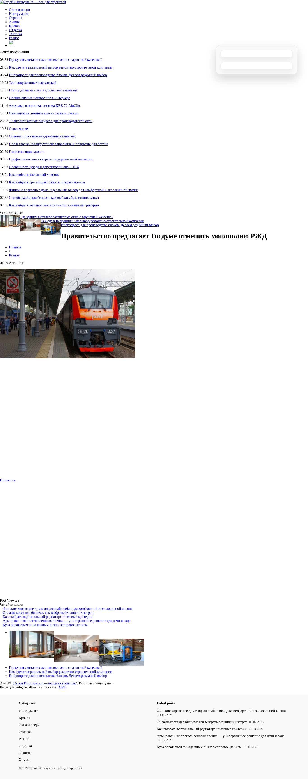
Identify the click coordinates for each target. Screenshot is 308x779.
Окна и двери (19, 9)
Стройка (15, 18)
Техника (15, 34)
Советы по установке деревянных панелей (42, 136)
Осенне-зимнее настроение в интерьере (39, 98)
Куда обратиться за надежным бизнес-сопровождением (45, 625)
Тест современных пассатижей (32, 83)
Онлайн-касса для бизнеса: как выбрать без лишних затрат (54, 197)
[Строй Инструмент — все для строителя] (33, 2)
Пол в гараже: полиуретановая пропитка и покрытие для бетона (58, 144)
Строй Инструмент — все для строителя (44, 683)
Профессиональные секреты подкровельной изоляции (51, 159)
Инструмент (18, 14)
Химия (14, 22)
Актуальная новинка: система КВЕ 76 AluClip (44, 105)
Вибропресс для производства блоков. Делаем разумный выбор (58, 75)
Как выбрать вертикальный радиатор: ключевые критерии (54, 205)
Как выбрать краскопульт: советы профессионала (47, 182)
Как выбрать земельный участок (34, 174)
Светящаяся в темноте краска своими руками (44, 113)
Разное (14, 38)
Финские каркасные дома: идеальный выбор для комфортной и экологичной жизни (73, 190)
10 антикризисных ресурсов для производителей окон (50, 121)
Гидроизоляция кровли (26, 151)
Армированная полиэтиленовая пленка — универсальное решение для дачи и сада (66, 621)
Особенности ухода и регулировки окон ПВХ (44, 167)
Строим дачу (19, 128)
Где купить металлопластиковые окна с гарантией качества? (55, 60)
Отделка (15, 30)
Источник (7, 480)
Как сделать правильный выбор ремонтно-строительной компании (60, 67)
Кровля (14, 26)
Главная (15, 247)
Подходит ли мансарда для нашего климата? (43, 90)
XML (62, 687)
